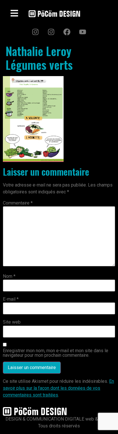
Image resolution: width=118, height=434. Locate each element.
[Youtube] (83, 32)
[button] (14, 14)
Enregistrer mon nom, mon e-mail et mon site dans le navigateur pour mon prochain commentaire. (55, 353)
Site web (12, 322)
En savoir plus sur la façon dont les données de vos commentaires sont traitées (58, 388)
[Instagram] (35, 32)
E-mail (11, 299)
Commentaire (18, 203)
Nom (9, 276)
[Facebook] (67, 32)
